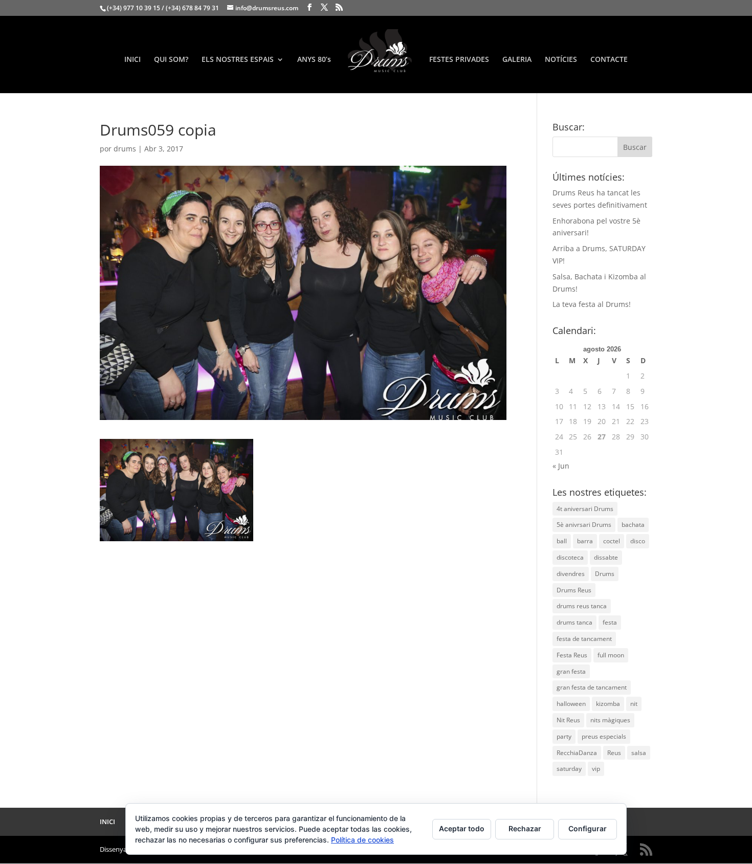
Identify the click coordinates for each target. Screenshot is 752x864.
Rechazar (524, 828)
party (564, 736)
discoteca (570, 557)
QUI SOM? (171, 60)
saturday (569, 768)
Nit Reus (568, 720)
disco (637, 541)
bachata (633, 524)
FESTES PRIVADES (459, 60)
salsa (638, 752)
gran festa (571, 671)
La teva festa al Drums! (591, 304)
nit (633, 703)
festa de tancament (584, 638)
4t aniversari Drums (585, 508)
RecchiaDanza (577, 752)
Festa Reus (572, 655)
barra (585, 541)
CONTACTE (609, 60)
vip (596, 768)
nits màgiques (610, 720)
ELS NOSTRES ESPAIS (238, 60)
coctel (611, 541)
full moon (611, 655)
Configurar (587, 828)
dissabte (606, 557)
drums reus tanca (582, 606)
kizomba (608, 703)
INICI (132, 60)
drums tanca (574, 622)
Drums (604, 573)
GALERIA (517, 60)
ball (562, 541)
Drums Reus (574, 590)
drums (125, 148)
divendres (571, 573)
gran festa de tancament (592, 687)
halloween (571, 703)
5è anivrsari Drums (584, 524)
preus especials (604, 736)
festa (610, 622)
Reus (614, 752)
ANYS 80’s (314, 60)
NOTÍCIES (561, 60)
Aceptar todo (461, 828)
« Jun (560, 466)
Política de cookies (362, 839)
